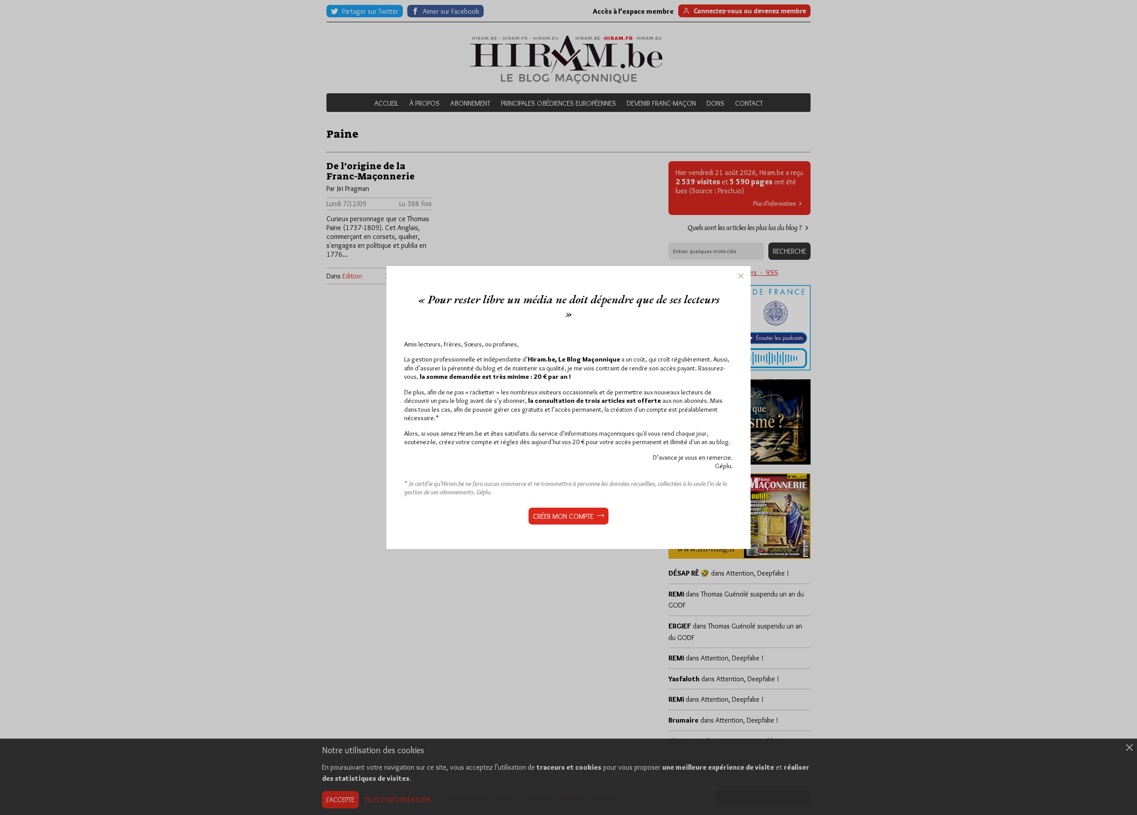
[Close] (741, 276)
